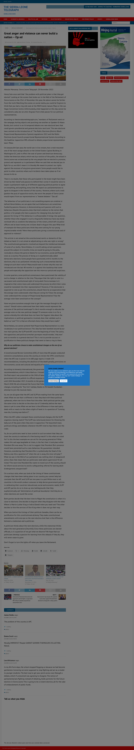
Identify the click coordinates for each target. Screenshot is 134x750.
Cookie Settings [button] (53, 381)
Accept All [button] (63, 381)
